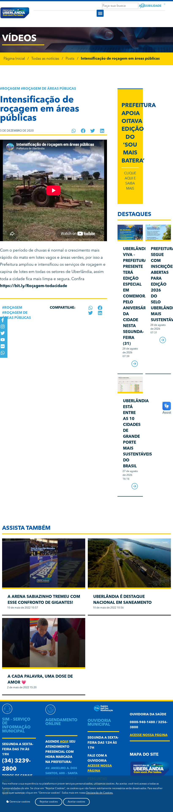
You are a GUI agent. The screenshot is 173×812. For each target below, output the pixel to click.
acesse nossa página (149, 735)
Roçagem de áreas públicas (49, 89)
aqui (64, 741)
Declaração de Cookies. (99, 793)
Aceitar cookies (76, 802)
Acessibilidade (150, 6)
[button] (100, 13)
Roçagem (11, 89)
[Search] (142, 5)
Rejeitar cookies (49, 802)
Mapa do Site (144, 755)
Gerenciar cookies (19, 802)
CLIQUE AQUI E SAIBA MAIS (130, 181)
